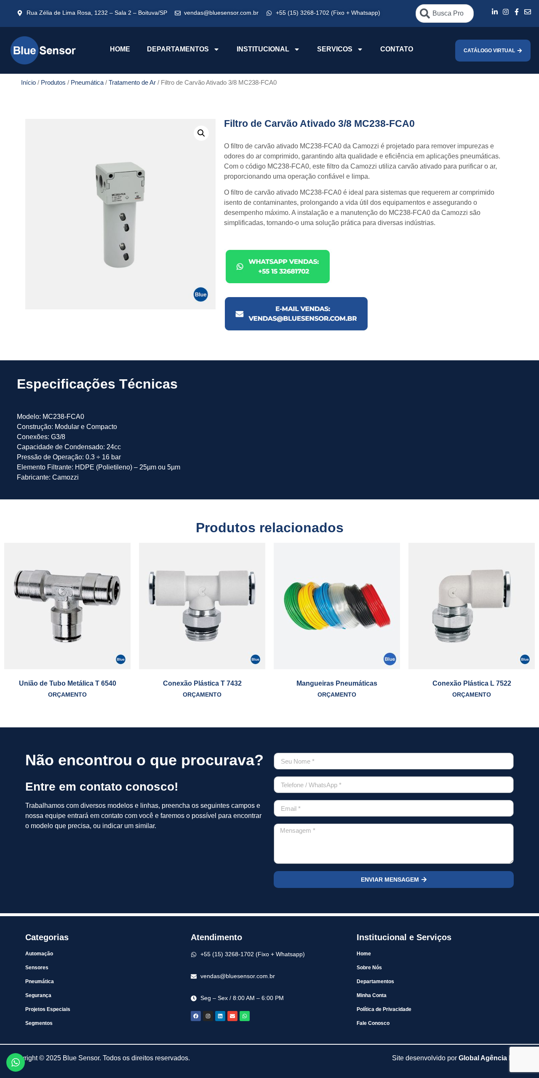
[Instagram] (208, 1016)
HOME (120, 49)
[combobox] (445, 13)
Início (28, 82)
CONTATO (396, 49)
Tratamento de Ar (132, 82)
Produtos (53, 82)
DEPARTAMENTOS (178, 49)
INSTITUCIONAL (263, 49)
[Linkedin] (220, 1016)
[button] (201, 133)
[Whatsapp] (245, 1016)
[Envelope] (232, 1016)
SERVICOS (334, 49)
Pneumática (87, 82)
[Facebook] (196, 1016)
